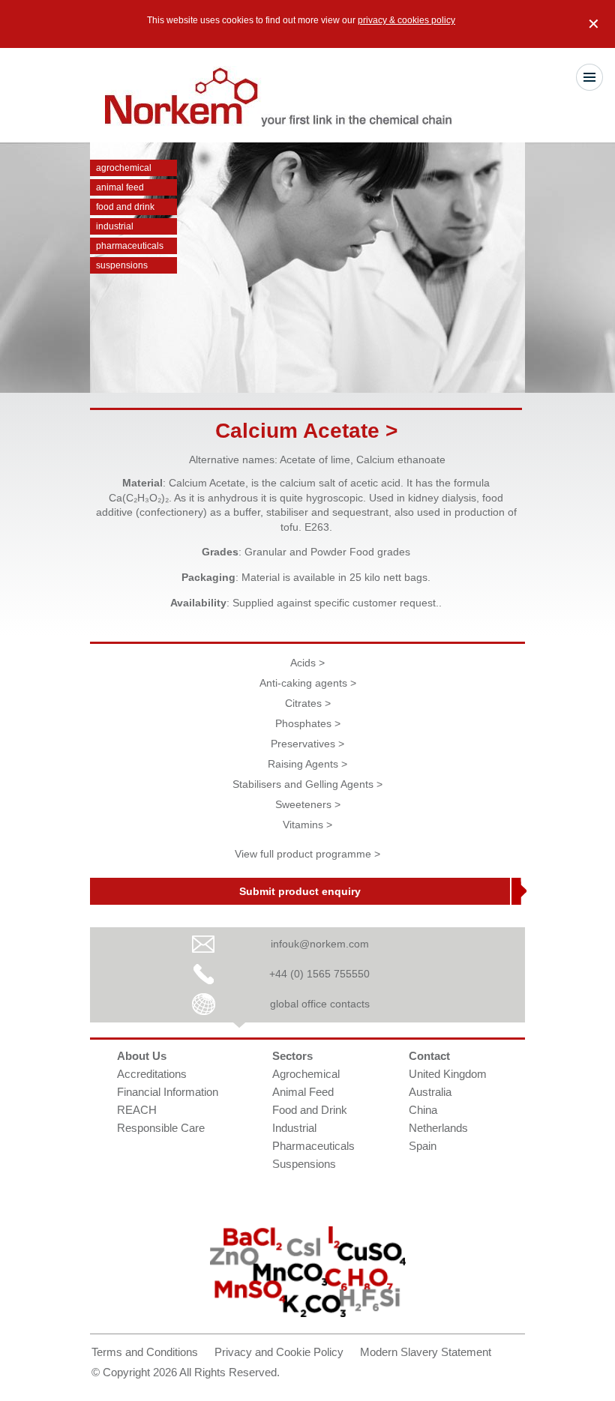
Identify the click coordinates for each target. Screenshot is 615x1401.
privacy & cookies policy (406, 20)
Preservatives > (307, 744)
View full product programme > (307, 854)
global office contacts (320, 1004)
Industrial (115, 226)
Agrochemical (124, 168)
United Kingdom (448, 1073)
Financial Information (167, 1091)
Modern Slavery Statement (425, 1352)
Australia (430, 1091)
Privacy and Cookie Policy (279, 1352)
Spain (422, 1145)
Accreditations (152, 1073)
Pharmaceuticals (130, 246)
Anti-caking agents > (308, 683)
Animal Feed (120, 187)
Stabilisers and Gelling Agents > (307, 784)
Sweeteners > (307, 804)
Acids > (307, 663)
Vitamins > (307, 825)
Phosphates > (307, 723)
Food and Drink (125, 207)
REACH (137, 1109)
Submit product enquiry (300, 891)
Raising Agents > (307, 764)
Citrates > (308, 703)
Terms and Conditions (145, 1352)
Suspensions (122, 265)
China (423, 1109)
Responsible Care (161, 1127)
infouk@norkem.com (320, 944)
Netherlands (438, 1127)
